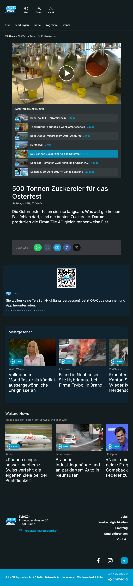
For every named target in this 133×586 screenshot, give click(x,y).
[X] (77, 247)
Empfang (121, 528)
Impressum (68, 577)
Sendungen (21, 25)
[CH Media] (118, 579)
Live (8, 25)
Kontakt (122, 539)
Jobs (124, 516)
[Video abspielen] (66, 73)
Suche (37, 25)
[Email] (57, 247)
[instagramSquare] (110, 560)
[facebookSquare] (98, 560)
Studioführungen (116, 533)
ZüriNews (10, 36)
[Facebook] (67, 247)
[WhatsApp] (38, 247)
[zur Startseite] (11, 10)
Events (65, 25)
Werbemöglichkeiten (113, 522)
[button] (47, 247)
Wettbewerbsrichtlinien (90, 577)
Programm (51, 25)
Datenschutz (52, 577)
